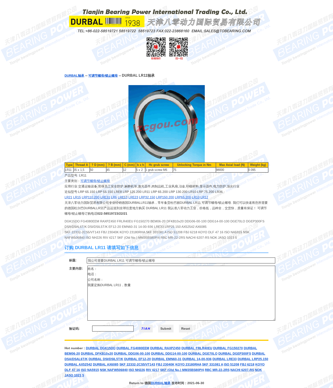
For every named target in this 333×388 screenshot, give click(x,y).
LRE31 (105, 197)
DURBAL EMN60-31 (166, 359)
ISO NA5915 (90, 370)
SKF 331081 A (212, 364)
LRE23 (133, 197)
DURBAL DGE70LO (202, 353)
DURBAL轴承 (74, 75)
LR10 (196, 197)
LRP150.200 (165, 197)
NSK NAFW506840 (114, 370)
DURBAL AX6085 (105, 364)
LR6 (114, 197)
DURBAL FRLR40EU (196, 348)
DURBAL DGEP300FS (234, 353)
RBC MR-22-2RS (217, 370)
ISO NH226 (137, 370)
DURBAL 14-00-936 (197, 359)
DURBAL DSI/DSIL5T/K (106, 359)
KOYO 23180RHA (188, 364)
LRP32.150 (147, 197)
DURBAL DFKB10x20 (97, 353)
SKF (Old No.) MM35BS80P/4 (182, 370)
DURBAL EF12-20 (137, 359)
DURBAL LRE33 (224, 359)
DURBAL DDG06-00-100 (132, 353)
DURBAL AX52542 (78, 364)
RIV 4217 (152, 370)
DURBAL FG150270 (228, 348)
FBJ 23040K (165, 364)
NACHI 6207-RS (242, 370)
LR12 (204, 197)
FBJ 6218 (247, 364)
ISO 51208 (231, 364)
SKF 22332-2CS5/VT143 (137, 364)
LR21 (68, 197)
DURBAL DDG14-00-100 (169, 353)
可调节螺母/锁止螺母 (103, 75)
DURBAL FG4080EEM (132, 348)
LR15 (77, 197)
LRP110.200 (90, 197)
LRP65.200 (183, 197)
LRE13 (123, 197)
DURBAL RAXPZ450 (165, 348)
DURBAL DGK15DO (101, 348)
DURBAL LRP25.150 (253, 359)
